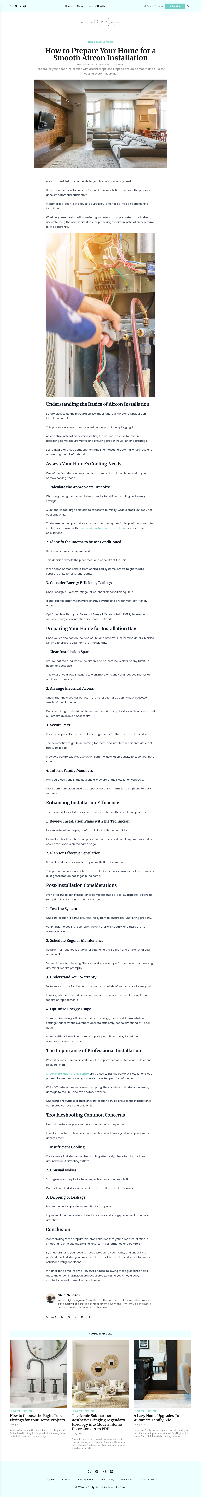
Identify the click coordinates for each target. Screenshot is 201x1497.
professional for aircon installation (104, 528)
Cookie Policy (107, 1479)
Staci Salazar (69, 1295)
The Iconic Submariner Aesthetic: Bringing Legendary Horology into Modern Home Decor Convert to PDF (98, 1422)
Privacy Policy (85, 1479)
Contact (66, 1479)
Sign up (51, 1479)
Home (68, 6)
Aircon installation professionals (67, 1073)
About (80, 6)
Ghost (122, 1487)
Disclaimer (126, 1479)
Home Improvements (100, 42)
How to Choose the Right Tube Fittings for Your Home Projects (37, 1417)
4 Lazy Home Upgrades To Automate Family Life (156, 1417)
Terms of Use (146, 1479)
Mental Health (96, 6)
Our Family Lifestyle (93, 1487)
